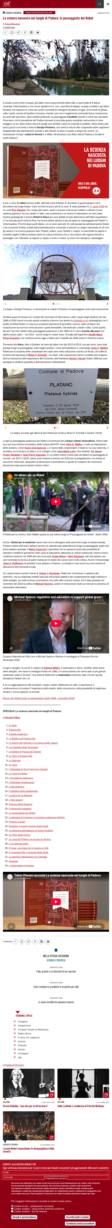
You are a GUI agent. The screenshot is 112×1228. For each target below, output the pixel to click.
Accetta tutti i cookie (77, 1217)
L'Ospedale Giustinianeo (21, 782)
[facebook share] (24, 32)
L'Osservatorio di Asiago (21, 865)
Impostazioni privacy (56, 1178)
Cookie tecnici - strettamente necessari (34, 1206)
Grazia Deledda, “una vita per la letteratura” (25, 1106)
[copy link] (5, 32)
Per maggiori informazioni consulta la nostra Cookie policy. (41, 1201)
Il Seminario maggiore (20, 808)
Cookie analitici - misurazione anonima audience (39, 1209)
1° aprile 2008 (97, 206)
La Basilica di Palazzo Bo (22, 738)
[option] (56, 272)
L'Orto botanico (16, 787)
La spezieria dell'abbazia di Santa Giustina (31, 830)
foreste (21, 1049)
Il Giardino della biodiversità (23, 791)
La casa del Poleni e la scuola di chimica (30, 839)
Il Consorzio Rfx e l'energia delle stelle (28, 852)
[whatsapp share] (12, 32)
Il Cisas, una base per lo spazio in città (28, 848)
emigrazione (24, 1025)
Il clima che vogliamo (29, 1037)
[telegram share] (18, 32)
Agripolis (13, 861)
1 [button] (54, 305)
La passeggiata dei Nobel (22, 813)
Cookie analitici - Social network (30, 1211)
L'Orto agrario (16, 800)
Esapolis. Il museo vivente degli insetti (28, 826)
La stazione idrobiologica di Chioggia (28, 857)
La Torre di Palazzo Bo (20, 756)
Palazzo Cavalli (17, 822)
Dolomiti (22, 1045)
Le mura (13, 765)
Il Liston (13, 725)
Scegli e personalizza (24, 1217)
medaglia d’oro (81, 320)
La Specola (15, 760)
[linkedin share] (31, 32)
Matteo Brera (24, 1033)
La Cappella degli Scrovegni (23, 747)
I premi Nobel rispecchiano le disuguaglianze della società (28, 1150)
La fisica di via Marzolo (20, 795)
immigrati (22, 1021)
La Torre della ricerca (19, 835)
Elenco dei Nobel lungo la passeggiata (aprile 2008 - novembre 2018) (39, 698)
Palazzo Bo (15, 730)
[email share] (37, 32)
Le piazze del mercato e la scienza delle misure (33, 743)
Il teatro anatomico (18, 734)
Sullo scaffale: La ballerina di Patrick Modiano (80, 1106)
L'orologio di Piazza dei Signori (25, 752)
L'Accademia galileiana (21, 778)
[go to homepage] (7, 4)
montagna (23, 1053)
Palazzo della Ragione (20, 804)
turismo (22, 1041)
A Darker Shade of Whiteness (33, 1029)
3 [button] (60, 305)
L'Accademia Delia (18, 844)
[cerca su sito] (100, 4)
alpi (20, 1057)
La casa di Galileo (18, 773)
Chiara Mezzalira (12, 24)
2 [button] (57, 305)
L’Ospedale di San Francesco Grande (28, 769)
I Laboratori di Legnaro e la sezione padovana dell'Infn (37, 817)
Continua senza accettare (80, 1223)
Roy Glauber (19, 210)
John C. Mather (99, 348)
